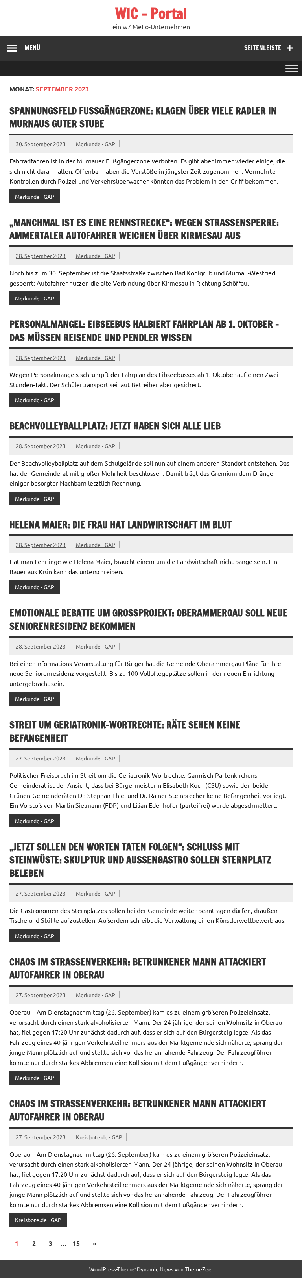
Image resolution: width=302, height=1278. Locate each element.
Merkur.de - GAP (95, 143)
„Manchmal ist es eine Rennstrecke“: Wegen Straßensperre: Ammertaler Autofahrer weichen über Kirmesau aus (144, 229)
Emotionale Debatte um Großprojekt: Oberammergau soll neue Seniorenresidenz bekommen (148, 619)
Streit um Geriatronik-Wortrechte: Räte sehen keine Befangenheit (124, 731)
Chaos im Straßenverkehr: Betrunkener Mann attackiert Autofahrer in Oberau (137, 968)
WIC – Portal (151, 13)
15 (76, 1243)
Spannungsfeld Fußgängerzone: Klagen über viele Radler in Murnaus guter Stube (143, 117)
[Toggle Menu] (291, 68)
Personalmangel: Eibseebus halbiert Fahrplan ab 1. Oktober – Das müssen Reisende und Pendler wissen (144, 330)
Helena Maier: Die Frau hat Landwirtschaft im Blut (120, 524)
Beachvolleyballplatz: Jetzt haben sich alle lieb (115, 425)
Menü (32, 47)
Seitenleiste (262, 47)
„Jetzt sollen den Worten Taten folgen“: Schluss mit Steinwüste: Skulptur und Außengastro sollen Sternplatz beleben (140, 860)
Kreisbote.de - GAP (99, 1137)
